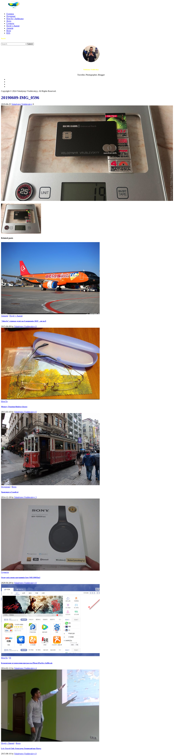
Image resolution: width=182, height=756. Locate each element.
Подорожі (10, 16)
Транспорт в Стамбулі (9, 492)
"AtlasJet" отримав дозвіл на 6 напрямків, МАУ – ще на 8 (23, 321)
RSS (8, 33)
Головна (10, 14)
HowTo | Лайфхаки (15, 18)
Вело (8, 30)
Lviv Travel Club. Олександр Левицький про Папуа (21, 748)
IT (10, 658)
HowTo (4, 401)
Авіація (9, 28)
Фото (8, 21)
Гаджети (10, 23)
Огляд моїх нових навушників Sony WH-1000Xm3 (20, 577)
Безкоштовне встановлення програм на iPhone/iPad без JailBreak (26, 663)
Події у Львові (12, 26)
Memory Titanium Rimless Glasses (14, 407)
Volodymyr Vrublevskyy (21, 104)
